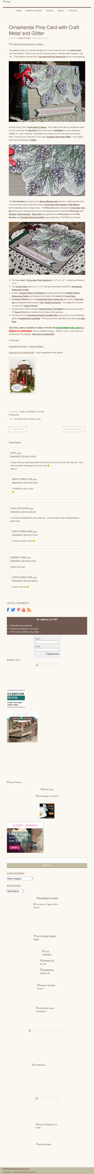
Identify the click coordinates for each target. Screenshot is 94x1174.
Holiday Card (35, 418)
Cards (22, 411)
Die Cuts (40, 411)
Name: (38, 639)
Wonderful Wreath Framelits (40, 315)
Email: (38, 646)
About (61, 10)
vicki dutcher (19, 508)
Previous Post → (73, 429)
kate (13, 452)
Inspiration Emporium (18, 346)
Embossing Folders (37, 127)
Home (18, 10)
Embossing (14, 414)
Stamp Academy (33, 10)
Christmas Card (21, 418)
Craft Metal (30, 411)
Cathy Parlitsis (24, 38)
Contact (73, 10)
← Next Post (18, 429)
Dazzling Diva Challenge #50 (21, 352)
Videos (50, 10)
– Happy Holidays (36, 346)
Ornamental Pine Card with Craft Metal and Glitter (44, 29)
